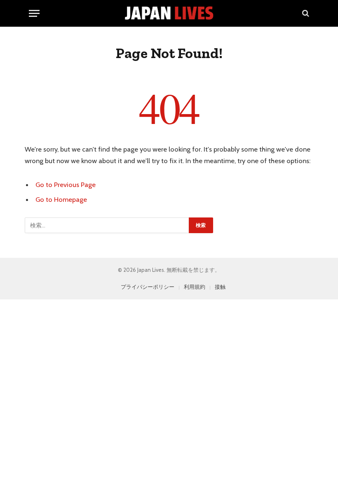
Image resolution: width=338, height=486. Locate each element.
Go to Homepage (61, 199)
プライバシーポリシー (147, 286)
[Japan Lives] (169, 13)
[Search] (304, 13)
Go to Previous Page (65, 184)
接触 (220, 286)
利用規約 (194, 286)
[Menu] (34, 13)
